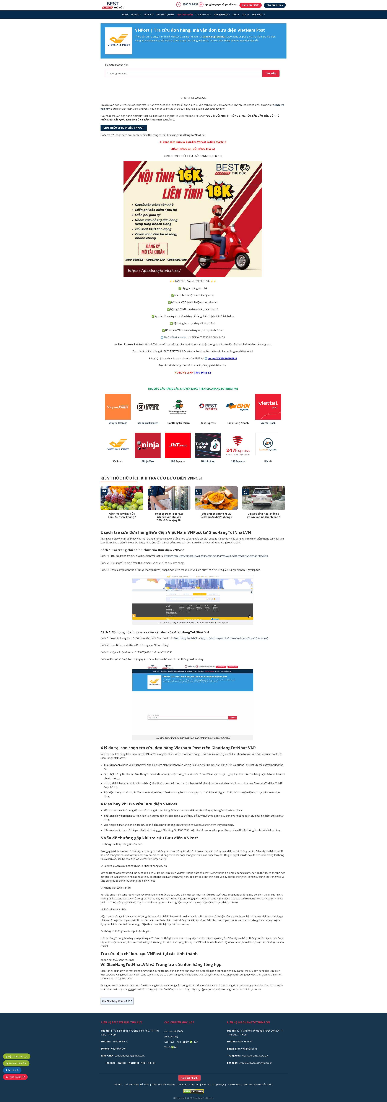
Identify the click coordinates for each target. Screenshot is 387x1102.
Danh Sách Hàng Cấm (188, 1084)
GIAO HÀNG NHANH (175, 337)
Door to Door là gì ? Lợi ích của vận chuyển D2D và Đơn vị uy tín (169, 517)
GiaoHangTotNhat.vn (203, 1098)
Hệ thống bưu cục (17, 1056)
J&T (173, 461)
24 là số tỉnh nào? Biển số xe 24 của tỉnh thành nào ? (263, 515)
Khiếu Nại (206, 1084)
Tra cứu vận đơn (17, 1063)
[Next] (285, 508)
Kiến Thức (257, 14)
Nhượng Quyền (165, 14)
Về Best (135, 14)
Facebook (12, 1070)
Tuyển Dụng (219, 1084)
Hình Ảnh (168, 1036)
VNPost (175, 36)
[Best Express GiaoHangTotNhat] (113, 5)
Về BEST (118, 1084)
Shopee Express (118, 423)
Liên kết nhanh (189, 1077)
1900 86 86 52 (190, 4)
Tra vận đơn (221, 14)
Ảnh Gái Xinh (170, 1031)
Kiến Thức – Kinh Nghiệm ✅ (178, 1041)
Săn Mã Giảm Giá (262, 1084)
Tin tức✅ (169, 1047)
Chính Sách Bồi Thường (163, 1084)
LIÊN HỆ (245, 14)
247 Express (238, 461)
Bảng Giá (149, 14)
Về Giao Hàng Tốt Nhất (137, 1084)
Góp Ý (236, 14)
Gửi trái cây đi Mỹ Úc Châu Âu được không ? (122, 515)
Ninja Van (148, 461)
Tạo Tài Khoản (184, 14)
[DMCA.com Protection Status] (193, 1091)
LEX (266, 461)
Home (125, 14)
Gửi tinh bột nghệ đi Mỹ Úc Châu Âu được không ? (216, 515)
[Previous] (100, 508)
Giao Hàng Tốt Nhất (185, 638)
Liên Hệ (248, 1084)
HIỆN (129, 1001)
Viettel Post (268, 423)
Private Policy (235, 1084)
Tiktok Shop (208, 461)
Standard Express (147, 423)
